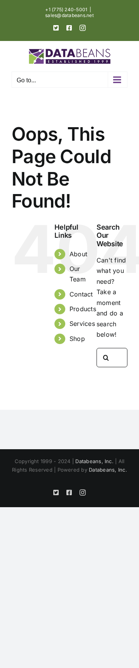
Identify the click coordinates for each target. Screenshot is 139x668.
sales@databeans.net (69, 15)
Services (82, 323)
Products (83, 309)
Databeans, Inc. (94, 461)
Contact (81, 294)
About (78, 254)
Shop (77, 339)
